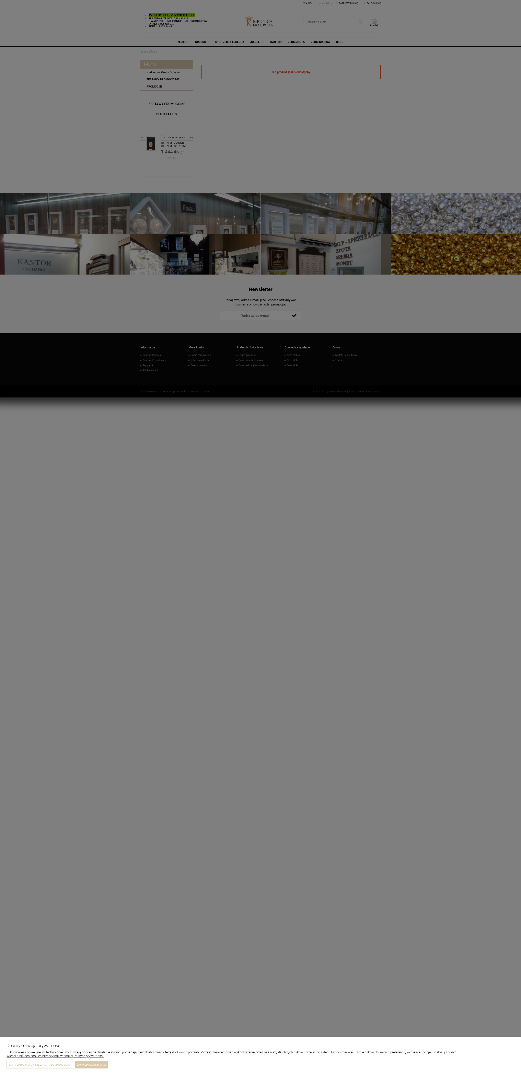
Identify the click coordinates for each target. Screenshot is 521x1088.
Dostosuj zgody (61, 1064)
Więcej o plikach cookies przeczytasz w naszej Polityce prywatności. (55, 1056)
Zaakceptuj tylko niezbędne (27, 1064)
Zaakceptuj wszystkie (91, 1064)
